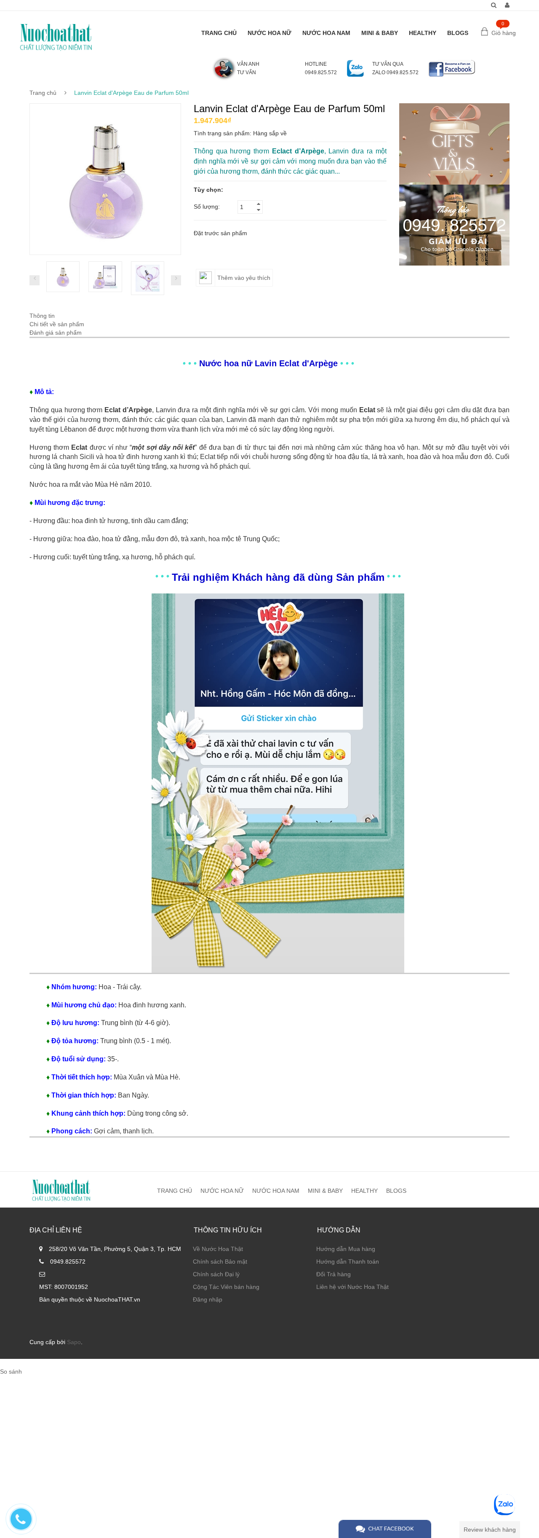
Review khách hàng (490, 1529)
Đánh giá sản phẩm (55, 332)
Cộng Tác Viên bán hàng (226, 1286)
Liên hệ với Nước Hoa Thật (352, 1286)
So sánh (11, 1371)
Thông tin (42, 315)
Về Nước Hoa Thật (218, 1248)
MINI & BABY (379, 33)
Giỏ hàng (503, 33)
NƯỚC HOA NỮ (269, 33)
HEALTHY (422, 33)
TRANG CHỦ (219, 33)
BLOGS (457, 33)
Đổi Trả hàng (333, 1274)
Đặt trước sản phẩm (220, 233)
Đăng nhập (207, 1299)
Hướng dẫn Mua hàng (345, 1248)
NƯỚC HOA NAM (326, 33)
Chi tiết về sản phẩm (56, 324)
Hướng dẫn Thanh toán (347, 1261)
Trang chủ (42, 92)
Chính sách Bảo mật (220, 1261)
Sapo (74, 1342)
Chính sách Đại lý (216, 1274)
